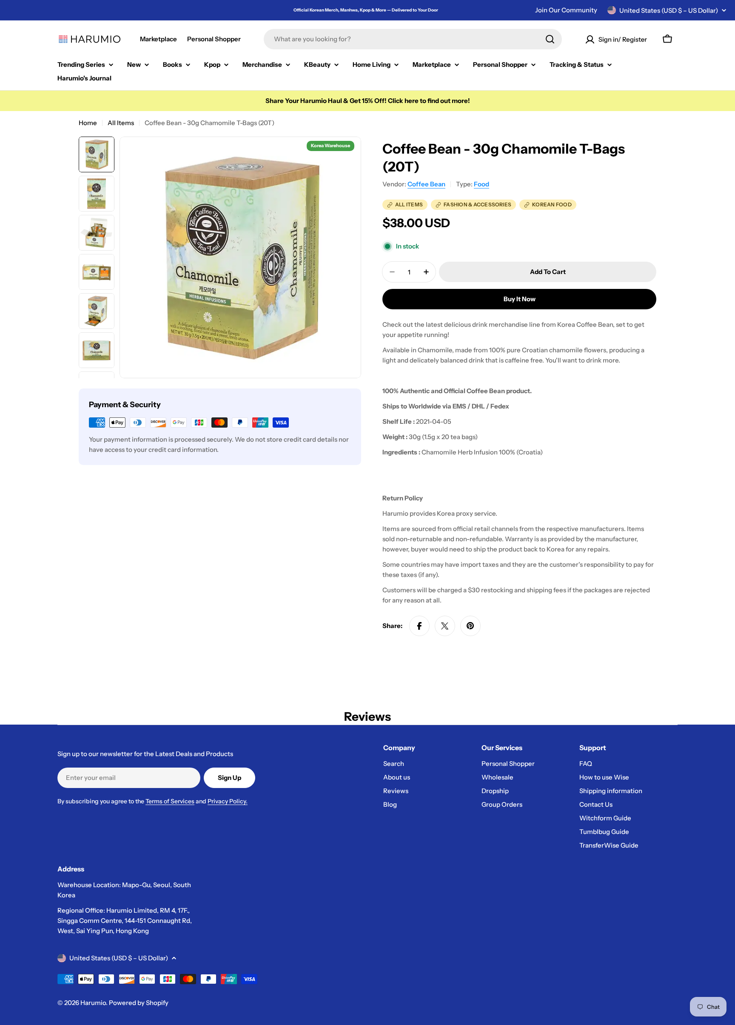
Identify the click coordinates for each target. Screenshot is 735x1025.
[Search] (550, 39)
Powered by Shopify (138, 1003)
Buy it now (520, 299)
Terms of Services (169, 801)
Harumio (93, 1003)
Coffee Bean (426, 184)
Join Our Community (566, 10)
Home (88, 123)
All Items (121, 123)
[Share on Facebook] (419, 626)
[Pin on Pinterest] (470, 626)
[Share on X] (445, 626)
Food (481, 184)
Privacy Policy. (228, 801)
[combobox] (413, 39)
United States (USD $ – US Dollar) (668, 10)
